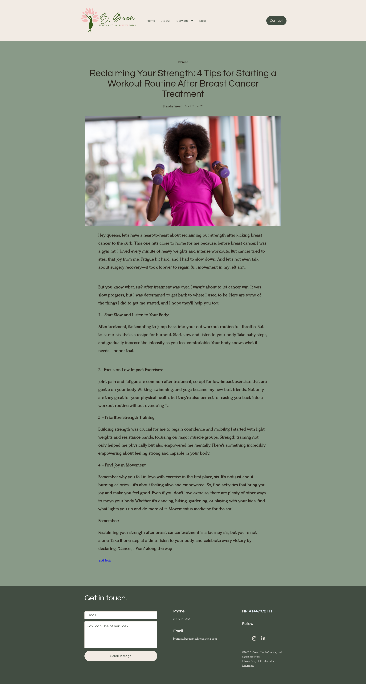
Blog (202, 20)
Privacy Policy (249, 661)
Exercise (183, 62)
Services (183, 20)
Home (151, 20)
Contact (276, 20)
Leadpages (248, 665)
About (165, 20)
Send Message (120, 656)
